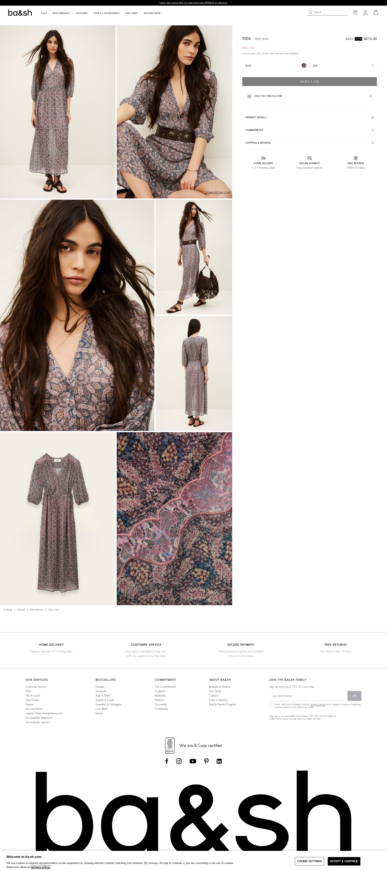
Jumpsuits (101, 691)
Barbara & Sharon (219, 686)
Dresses (21, 609)
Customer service (36, 686)
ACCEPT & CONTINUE (344, 861)
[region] (193, 861)
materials (160, 695)
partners (159, 700)
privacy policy (318, 704)
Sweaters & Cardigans (109, 704)
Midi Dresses (36, 609)
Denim (99, 713)
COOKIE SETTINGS (309, 861)
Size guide (32, 700)
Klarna (29, 704)
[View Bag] (376, 12)
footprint (160, 691)
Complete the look (218, 192)
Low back (102, 708)
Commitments (254, 130)
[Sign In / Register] (365, 12)
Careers (213, 695)
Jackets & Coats (105, 700)
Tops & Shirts (103, 695)
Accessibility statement (39, 717)
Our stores (215, 691)
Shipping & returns (258, 143)
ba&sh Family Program (222, 704)
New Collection (218, 700)
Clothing (7, 609)
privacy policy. (41, 867)
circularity (161, 704)
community (161, 708)
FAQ (28, 691)
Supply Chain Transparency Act (44, 713)
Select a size (309, 81)
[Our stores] (355, 12)
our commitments (165, 686)
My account (33, 695)
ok (354, 696)
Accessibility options (37, 722)
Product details (256, 117)
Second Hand (34, 708)
